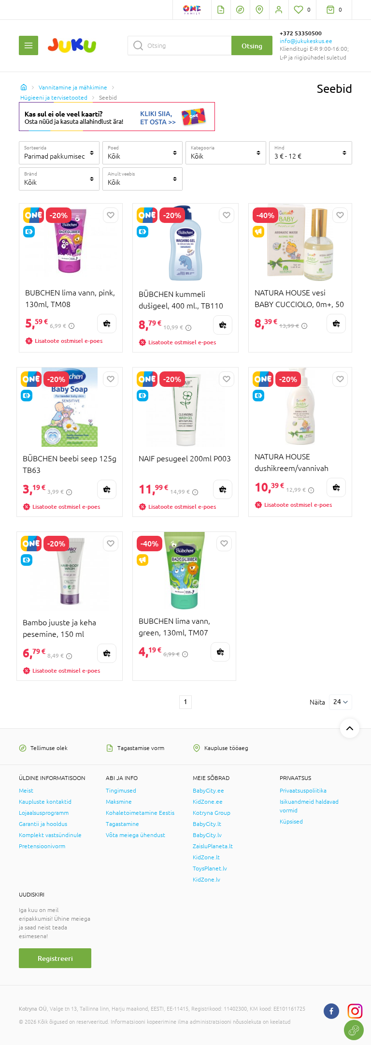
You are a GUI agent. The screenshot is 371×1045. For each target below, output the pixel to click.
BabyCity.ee (208, 790)
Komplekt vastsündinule (50, 835)
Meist (26, 790)
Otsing (252, 46)
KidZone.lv (206, 879)
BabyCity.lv (207, 835)
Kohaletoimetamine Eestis (140, 813)
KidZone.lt (206, 857)
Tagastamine (122, 824)
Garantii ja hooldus (43, 824)
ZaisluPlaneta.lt (213, 846)
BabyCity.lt (207, 824)
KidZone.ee (208, 801)
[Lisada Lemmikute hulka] (110, 215)
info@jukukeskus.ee (306, 41)
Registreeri (55, 958)
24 (337, 702)
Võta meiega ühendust (135, 835)
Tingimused (121, 790)
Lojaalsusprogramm (44, 813)
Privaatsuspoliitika (303, 790)
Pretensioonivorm (42, 846)
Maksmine (119, 801)
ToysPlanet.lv (210, 868)
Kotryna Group (211, 813)
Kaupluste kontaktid (45, 801)
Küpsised (291, 821)
